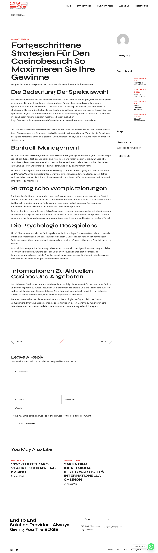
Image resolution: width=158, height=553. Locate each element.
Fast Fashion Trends (138, 107)
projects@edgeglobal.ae (114, 527)
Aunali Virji (19, 476)
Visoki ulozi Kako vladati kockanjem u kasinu (34, 468)
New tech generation (140, 84)
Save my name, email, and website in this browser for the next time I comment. (52, 415)
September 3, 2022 (140, 79)
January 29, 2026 (20, 39)
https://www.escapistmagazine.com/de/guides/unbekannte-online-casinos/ (47, 120)
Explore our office (140, 95)
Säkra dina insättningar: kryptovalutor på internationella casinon (84, 472)
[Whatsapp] (151, 546)
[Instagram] (11, 550)
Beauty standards (139, 120)
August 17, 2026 (72, 461)
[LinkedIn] (16, 550)
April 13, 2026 (18, 461)
